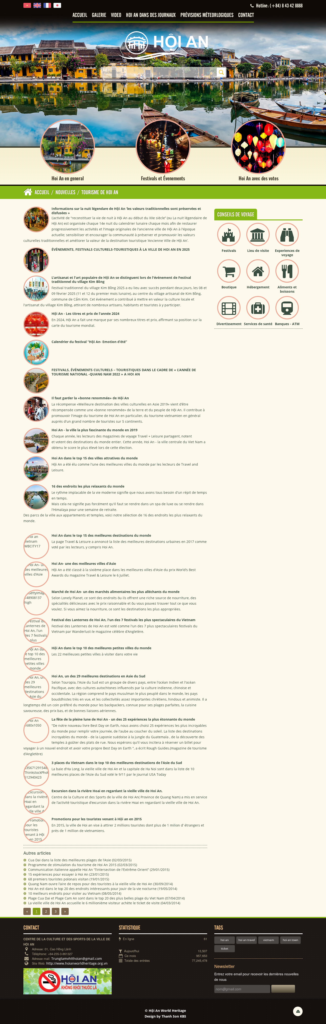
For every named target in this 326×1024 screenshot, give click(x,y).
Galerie (99, 15)
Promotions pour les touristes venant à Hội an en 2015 (97, 819)
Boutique (229, 287)
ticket (224, 948)
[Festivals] (229, 238)
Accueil (80, 15)
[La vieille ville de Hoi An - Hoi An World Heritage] (163, 45)
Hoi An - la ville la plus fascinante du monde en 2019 (94, 430)
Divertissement (229, 324)
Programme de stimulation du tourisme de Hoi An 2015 (82, 865)
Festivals (229, 250)
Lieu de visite (258, 250)
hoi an (225, 940)
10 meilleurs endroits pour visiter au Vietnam (74, 893)
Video (116, 15)
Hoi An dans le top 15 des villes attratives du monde (95, 458)
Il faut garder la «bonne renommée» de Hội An (90, 398)
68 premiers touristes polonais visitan (68, 879)
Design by (165, 1016)
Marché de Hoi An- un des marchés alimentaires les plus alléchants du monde (115, 591)
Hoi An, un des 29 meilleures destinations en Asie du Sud (98, 676)
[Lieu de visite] (258, 238)
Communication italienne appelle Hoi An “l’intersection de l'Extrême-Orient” (98, 869)
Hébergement (258, 287)
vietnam (268, 940)
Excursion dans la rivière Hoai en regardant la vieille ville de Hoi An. (107, 791)
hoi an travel (246, 940)
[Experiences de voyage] (287, 238)
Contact (246, 15)
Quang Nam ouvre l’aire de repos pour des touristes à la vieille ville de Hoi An (100, 884)
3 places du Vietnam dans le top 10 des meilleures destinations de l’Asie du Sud (117, 762)
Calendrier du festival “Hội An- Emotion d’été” (89, 341)
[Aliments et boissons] (287, 275)
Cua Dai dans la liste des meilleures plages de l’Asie (79, 860)
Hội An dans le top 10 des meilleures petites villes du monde (101, 648)
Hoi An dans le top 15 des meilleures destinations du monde (101, 535)
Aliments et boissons (287, 289)
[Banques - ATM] (287, 311)
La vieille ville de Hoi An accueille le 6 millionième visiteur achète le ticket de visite (104, 903)
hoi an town (290, 940)
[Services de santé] (258, 311)
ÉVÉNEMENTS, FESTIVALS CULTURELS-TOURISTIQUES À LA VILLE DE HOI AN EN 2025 (121, 249)
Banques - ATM (287, 324)
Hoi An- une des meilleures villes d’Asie (84, 563)
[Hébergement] (258, 275)
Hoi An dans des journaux (151, 15)
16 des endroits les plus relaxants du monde (88, 486)
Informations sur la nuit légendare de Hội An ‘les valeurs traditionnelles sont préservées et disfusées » (126, 210)
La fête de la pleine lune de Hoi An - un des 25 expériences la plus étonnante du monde (123, 719)
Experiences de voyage (287, 252)
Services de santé (258, 324)
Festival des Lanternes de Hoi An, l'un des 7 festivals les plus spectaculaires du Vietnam (123, 620)
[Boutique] (229, 275)
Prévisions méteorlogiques (206, 15)
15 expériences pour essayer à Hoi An (68, 874)
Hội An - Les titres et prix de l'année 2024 (85, 313)
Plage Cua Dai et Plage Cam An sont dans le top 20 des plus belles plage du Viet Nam (106, 898)
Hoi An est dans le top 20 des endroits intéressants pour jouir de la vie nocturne (102, 888)
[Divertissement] (229, 311)
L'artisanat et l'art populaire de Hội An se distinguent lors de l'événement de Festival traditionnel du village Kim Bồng (121, 279)
